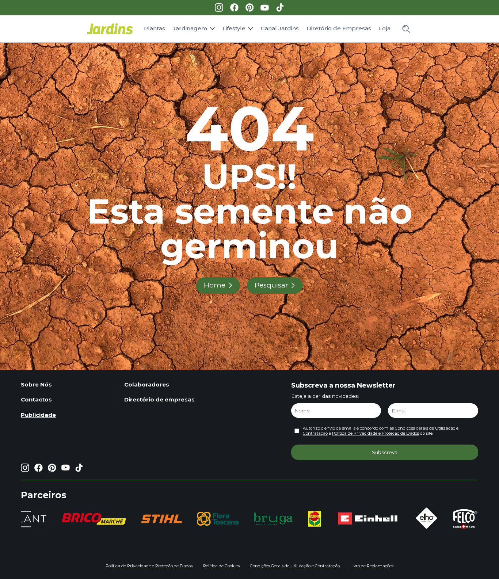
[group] (94, 519)
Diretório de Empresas (338, 28)
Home (214, 285)
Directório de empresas (159, 399)
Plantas (154, 28)
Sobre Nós (36, 384)
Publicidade (38, 414)
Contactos (36, 399)
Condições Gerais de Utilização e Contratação (295, 565)
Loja (385, 28)
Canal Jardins (280, 28)
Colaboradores (146, 384)
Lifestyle (233, 28)
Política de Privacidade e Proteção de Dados (375, 433)
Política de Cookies (221, 565)
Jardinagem (190, 28)
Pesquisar (271, 285)
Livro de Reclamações (371, 565)
